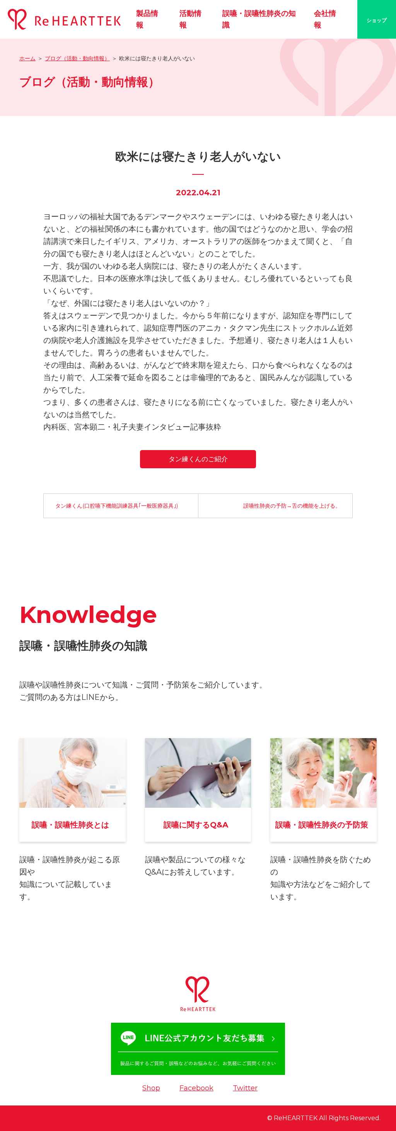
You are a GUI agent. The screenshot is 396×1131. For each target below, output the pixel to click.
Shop (151, 1088)
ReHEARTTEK (295, 1118)
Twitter (245, 1088)
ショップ (377, 20)
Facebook (196, 1088)
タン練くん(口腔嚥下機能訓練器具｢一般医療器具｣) (116, 505)
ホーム (27, 58)
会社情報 (325, 19)
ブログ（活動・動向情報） (77, 58)
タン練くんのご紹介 (198, 459)
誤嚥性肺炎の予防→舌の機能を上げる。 (292, 505)
